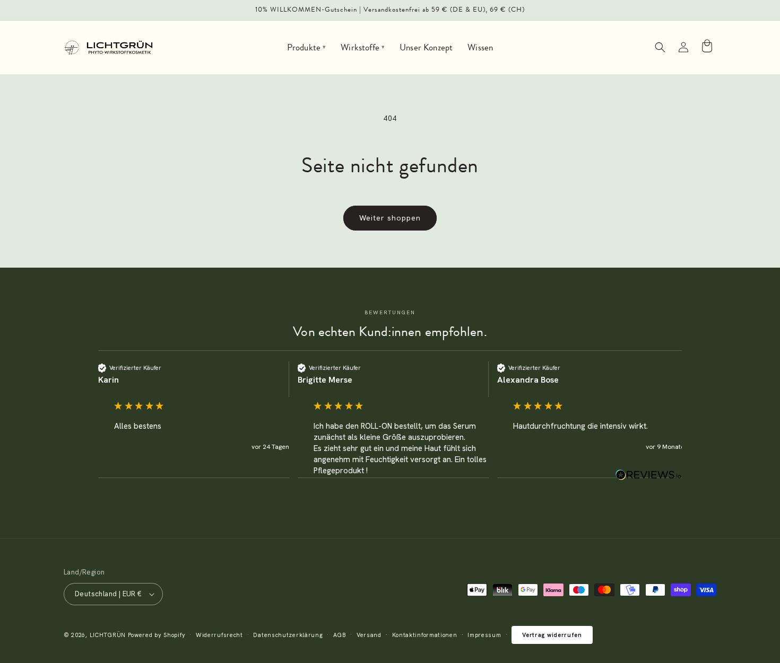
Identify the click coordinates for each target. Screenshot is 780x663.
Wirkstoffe (363, 47)
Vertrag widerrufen (552, 635)
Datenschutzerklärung (288, 635)
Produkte (306, 47)
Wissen (480, 47)
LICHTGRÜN (108, 635)
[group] (193, 419)
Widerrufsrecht (219, 635)
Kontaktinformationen (424, 635)
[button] (660, 47)
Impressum (484, 635)
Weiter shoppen (390, 218)
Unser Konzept (426, 47)
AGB (339, 635)
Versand (369, 635)
